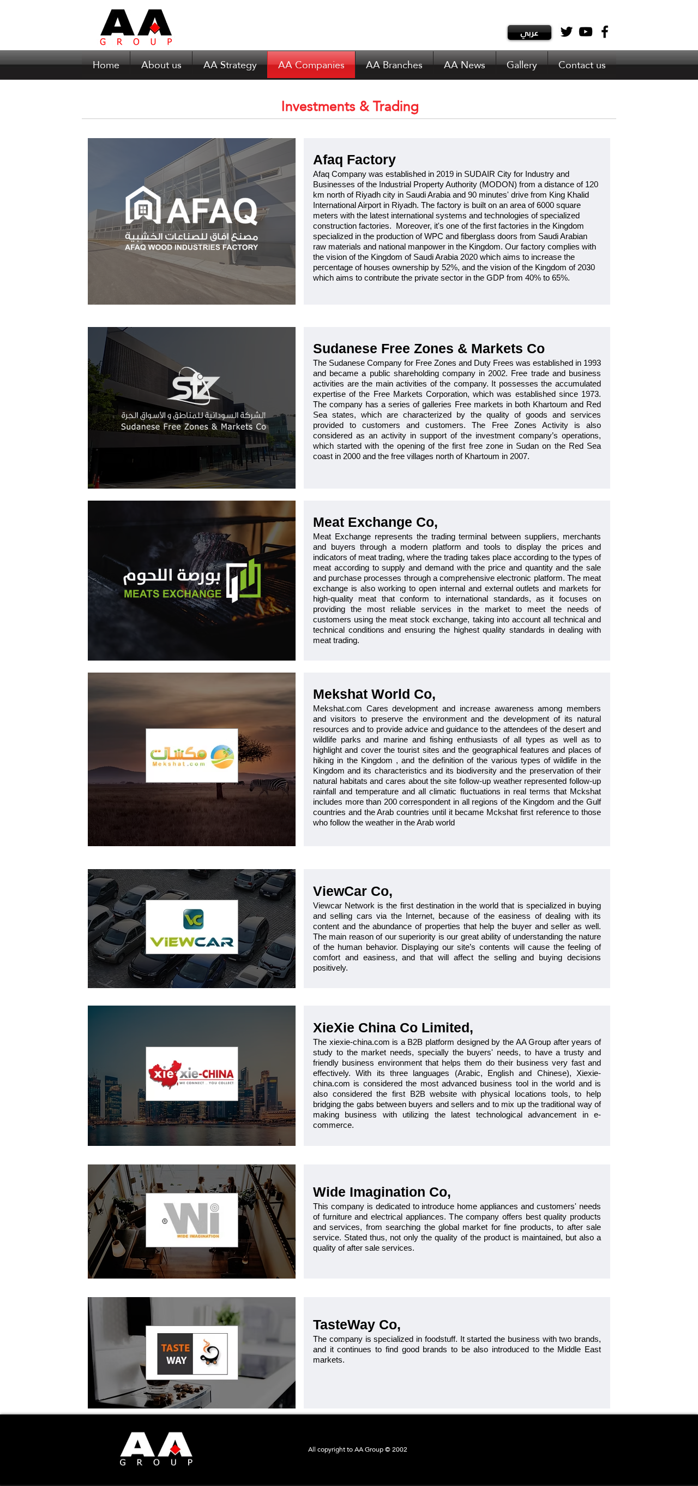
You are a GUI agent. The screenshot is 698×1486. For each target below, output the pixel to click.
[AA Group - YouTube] (585, 31)
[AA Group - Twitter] (566, 31)
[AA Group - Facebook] (605, 31)
